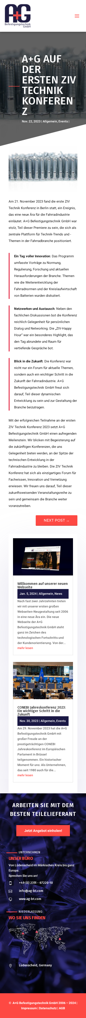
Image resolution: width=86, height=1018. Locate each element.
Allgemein (50, 121)
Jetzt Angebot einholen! (43, 831)
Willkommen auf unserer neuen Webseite (42, 585)
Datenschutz (48, 1008)
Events (63, 121)
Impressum (29, 1008)
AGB (62, 1008)
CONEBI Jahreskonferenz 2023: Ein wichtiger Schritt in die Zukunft (41, 710)
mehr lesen (25, 648)
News (58, 593)
